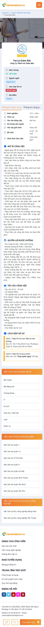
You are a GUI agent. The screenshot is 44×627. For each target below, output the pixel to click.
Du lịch (6, 406)
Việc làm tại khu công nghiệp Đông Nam (20, 511)
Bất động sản (9, 386)
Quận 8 (9, 99)
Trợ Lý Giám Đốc (22, 61)
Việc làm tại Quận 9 (12, 464)
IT (4, 400)
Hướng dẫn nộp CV (9, 554)
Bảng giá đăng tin (9, 564)
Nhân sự (7, 426)
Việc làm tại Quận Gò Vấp (14, 471)
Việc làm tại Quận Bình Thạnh (16, 478)
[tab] (12, 107)
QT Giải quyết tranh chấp (12, 579)
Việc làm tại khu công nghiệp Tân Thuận (20, 518)
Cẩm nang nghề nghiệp (11, 550)
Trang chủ (5, 13)
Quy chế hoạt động (9, 583)
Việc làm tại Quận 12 (12, 451)
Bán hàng (7, 380)
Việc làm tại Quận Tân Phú (14, 491)
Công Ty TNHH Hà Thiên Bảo (21, 13)
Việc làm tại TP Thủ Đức (13, 458)
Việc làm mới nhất (9, 546)
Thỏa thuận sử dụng (10, 575)
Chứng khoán (9, 393)
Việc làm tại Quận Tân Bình (15, 484)
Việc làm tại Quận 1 (12, 445)
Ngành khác (11, 82)
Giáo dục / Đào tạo (11, 413)
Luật (5, 419)
